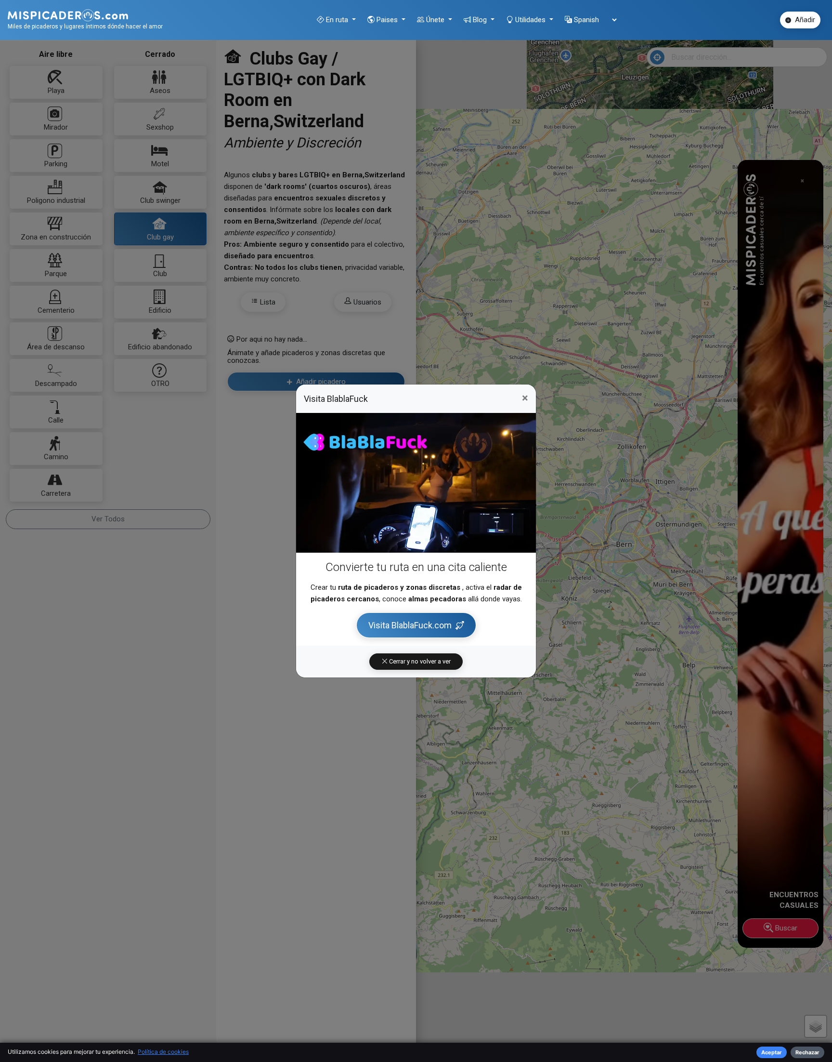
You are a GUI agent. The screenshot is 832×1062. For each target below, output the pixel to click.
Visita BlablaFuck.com (410, 625)
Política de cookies (163, 1051)
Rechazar (807, 1052)
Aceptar (771, 1052)
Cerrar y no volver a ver (419, 661)
